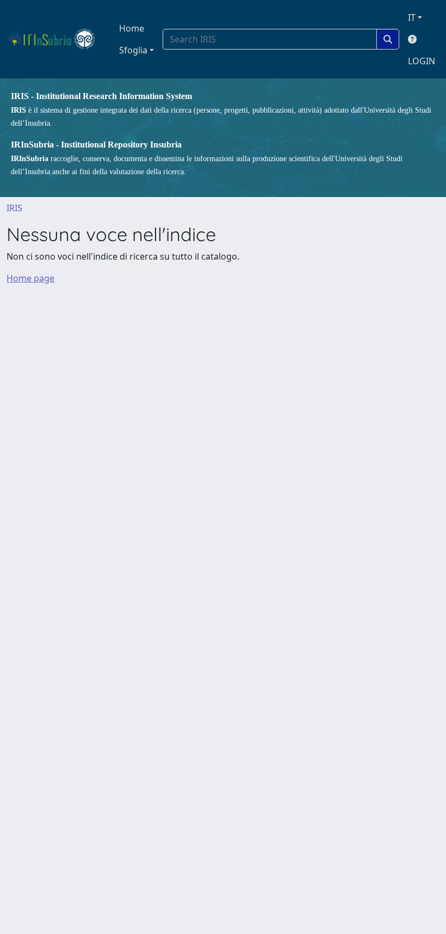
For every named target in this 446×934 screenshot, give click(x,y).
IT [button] (412, 17)
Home (131, 28)
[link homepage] (56, 39)
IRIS (14, 208)
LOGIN (421, 61)
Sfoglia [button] (133, 50)
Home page (30, 278)
